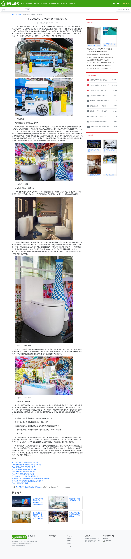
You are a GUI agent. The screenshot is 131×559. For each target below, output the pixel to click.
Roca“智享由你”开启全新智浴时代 (23, 467)
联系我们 (125, 3)
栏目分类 (122, 10)
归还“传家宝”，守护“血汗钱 (97, 116)
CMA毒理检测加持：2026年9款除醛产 (98, 54)
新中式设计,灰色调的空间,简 (97, 95)
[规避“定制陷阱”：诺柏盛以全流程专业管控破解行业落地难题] (94, 35)
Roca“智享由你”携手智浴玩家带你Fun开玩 (26, 465)
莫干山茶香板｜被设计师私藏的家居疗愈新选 (100, 63)
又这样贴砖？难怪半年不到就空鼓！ (98, 52)
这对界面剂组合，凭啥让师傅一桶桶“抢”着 (99, 49)
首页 (22, 3)
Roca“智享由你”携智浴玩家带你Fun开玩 (25, 469)
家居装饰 (64, 3)
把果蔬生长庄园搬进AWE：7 (97, 121)
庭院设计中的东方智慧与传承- (98, 111)
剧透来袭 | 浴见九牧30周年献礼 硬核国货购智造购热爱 (30, 478)
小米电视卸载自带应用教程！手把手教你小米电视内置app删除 (38, 501)
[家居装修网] (10, 3)
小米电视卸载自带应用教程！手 (98, 85)
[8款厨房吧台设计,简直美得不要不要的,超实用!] (94, 164)
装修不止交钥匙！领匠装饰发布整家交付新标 (100, 57)
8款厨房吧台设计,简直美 (94, 175)
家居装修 (29, 3)
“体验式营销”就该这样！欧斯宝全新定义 (74, 515)
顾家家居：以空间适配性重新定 (98, 127)
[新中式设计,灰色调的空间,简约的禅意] (110, 144)
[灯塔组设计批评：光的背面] (94, 143)
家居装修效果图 (54, 3)
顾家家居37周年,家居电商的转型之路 (75, 501)
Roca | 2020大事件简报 (20, 483)
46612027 (105, 538)
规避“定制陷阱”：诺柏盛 (94, 45)
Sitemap (69, 546)
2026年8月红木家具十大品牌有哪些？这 (99, 68)
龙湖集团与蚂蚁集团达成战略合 (98, 101)
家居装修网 (42, 23)
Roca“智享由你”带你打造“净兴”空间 (24, 472)
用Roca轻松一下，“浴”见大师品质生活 (25, 476)
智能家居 (72, 3)
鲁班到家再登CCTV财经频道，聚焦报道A (99, 65)
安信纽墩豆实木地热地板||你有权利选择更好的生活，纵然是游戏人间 (38, 516)
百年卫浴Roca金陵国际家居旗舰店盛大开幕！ (27, 481)
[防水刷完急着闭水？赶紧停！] (110, 30)
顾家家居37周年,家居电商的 (97, 80)
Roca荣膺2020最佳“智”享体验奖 (23, 474)
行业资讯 (36, 3)
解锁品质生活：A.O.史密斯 (97, 106)
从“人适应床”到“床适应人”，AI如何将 (98, 60)
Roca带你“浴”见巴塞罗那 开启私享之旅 (25, 462)
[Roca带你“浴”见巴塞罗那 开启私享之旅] (110, 159)
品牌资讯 (44, 3)
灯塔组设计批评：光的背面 (97, 90)
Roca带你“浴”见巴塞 (109, 175)
